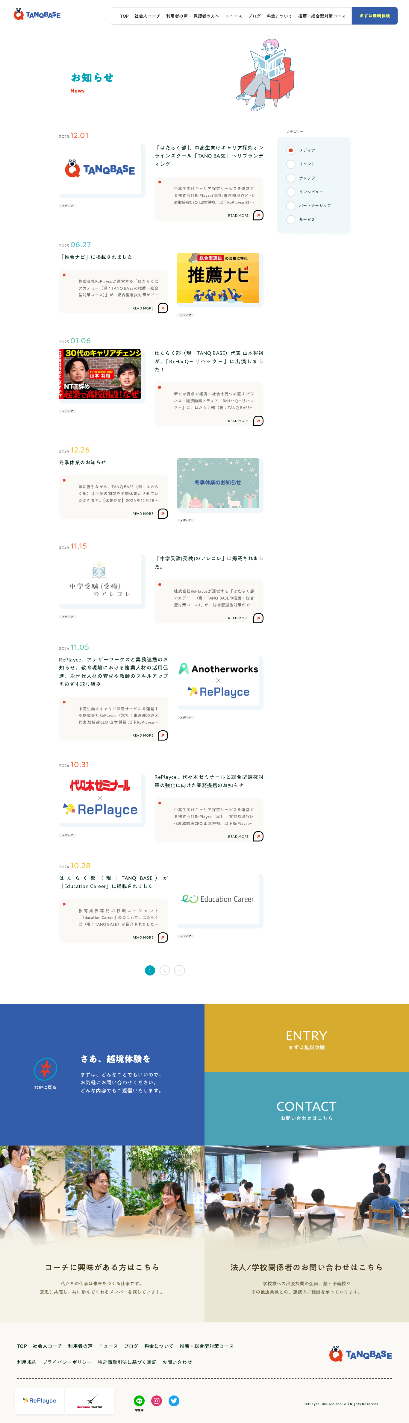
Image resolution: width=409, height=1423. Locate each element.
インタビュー (311, 192)
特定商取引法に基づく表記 (127, 1362)
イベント (307, 164)
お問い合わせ (177, 1362)
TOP (124, 16)
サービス (307, 220)
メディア (307, 150)
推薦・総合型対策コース (322, 16)
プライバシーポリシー (67, 1362)
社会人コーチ (147, 16)
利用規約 (27, 1362)
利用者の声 (177, 16)
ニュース (234, 16)
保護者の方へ (206, 16)
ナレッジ (307, 178)
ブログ (254, 16)
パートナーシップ (315, 206)
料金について (280, 16)
